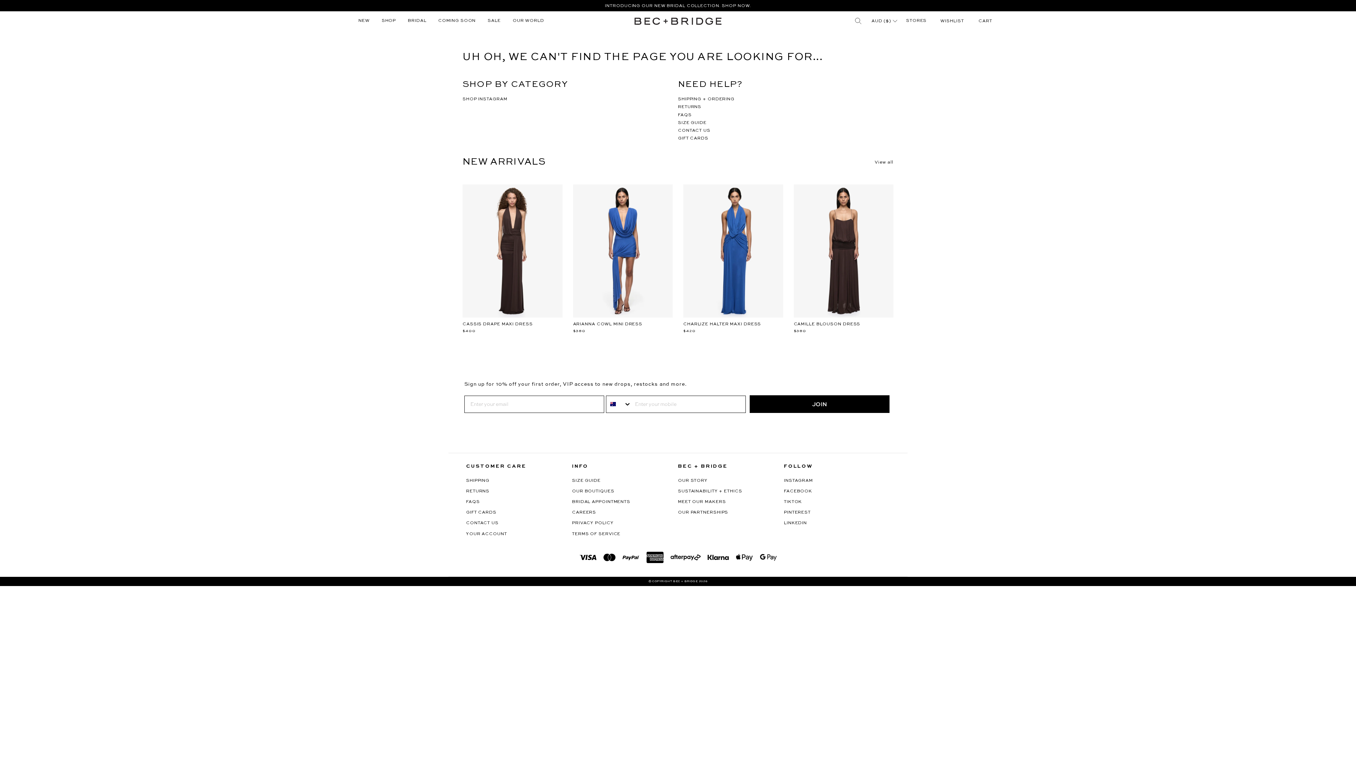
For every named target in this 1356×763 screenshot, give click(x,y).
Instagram (798, 481)
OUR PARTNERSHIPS (703, 512)
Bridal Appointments (601, 502)
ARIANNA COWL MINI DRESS (608, 324)
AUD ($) (882, 21)
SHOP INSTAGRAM (485, 99)
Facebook (798, 491)
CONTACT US (694, 131)
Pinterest (797, 512)
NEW (364, 21)
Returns (477, 491)
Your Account (486, 534)
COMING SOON (457, 21)
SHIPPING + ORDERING (706, 99)
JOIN (819, 404)
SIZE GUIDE (692, 123)
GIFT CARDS (693, 138)
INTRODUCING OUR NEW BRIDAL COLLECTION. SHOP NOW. (678, 6)
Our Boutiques (593, 491)
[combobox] (618, 404)
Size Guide (586, 481)
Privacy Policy (593, 523)
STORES (916, 21)
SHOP (389, 21)
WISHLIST (952, 21)
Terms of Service (596, 534)
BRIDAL (417, 21)
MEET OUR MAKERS (702, 502)
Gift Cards (481, 512)
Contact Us (482, 523)
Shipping (477, 481)
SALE (494, 21)
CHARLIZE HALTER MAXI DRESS (722, 324)
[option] (678, 5)
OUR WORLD (528, 21)
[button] (985, 21)
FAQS (685, 115)
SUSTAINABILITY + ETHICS (710, 491)
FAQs (473, 502)
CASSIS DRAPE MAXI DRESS (498, 324)
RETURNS (689, 107)
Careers (584, 512)
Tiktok (793, 502)
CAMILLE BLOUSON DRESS (827, 324)
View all (884, 162)
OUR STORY (693, 481)
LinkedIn (795, 523)
